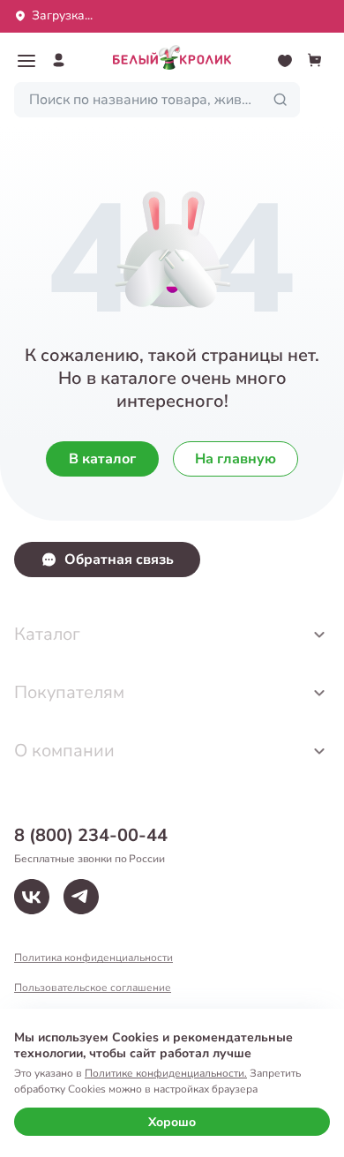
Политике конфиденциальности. (166, 1073)
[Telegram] (81, 896)
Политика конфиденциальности (93, 957)
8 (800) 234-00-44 (91, 835)
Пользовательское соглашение (92, 987)
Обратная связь (119, 559)
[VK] (31, 896)
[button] (26, 61)
